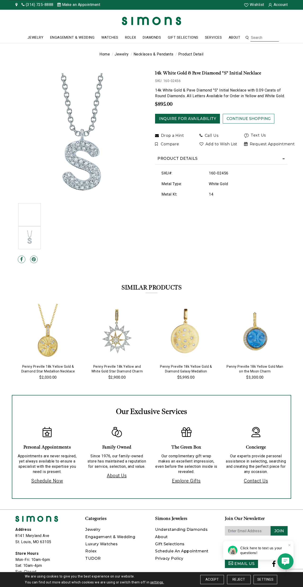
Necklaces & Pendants (154, 54)
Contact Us (256, 481)
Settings (265, 579)
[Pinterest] (34, 259)
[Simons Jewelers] (151, 20)
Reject (238, 579)
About (235, 37)
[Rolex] (281, 22)
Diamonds (152, 37)
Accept (212, 579)
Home (104, 54)
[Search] (247, 37)
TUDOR (93, 558)
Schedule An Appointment (182, 551)
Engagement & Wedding (72, 37)
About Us (117, 475)
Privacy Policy (169, 558)
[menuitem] (35, 37)
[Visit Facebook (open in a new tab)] (274, 565)
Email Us (244, 563)
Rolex (130, 37)
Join (279, 531)
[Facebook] (21, 259)
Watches (109, 37)
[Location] (16, 4)
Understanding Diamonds (181, 529)
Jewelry (35, 37)
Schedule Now (47, 481)
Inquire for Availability (187, 118)
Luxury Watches (101, 544)
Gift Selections (183, 37)
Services (213, 37)
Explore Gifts (186, 481)
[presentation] (10, 340)
